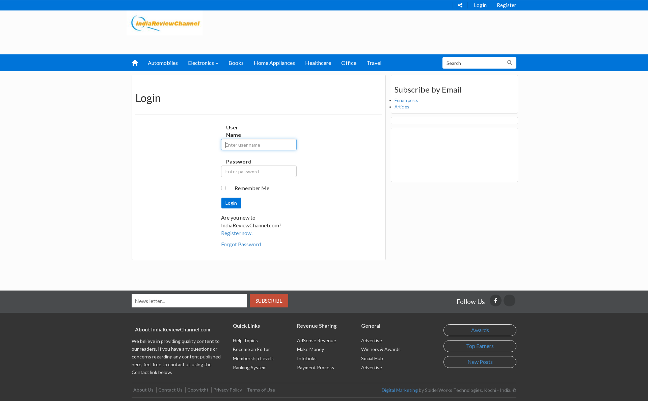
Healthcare (318, 62)
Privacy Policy (227, 390)
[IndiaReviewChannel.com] (165, 22)
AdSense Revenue (316, 340)
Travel (374, 62)
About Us (143, 390)
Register (506, 5)
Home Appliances (274, 62)
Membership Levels (253, 358)
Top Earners (480, 346)
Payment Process (315, 367)
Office (348, 62)
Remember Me (252, 188)
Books (236, 62)
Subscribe (268, 301)
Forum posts (406, 100)
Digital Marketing (400, 390)
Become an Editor (251, 349)
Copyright (198, 390)
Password (233, 161)
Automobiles (163, 62)
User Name (233, 131)
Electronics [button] (201, 62)
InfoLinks (307, 358)
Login (480, 5)
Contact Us (170, 390)
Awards (480, 330)
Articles (402, 106)
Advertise (371, 340)
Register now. (236, 233)
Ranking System (250, 367)
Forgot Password (241, 244)
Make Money (310, 349)
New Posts (480, 361)
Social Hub (372, 358)
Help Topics (245, 340)
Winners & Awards (381, 349)
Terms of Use (261, 390)
